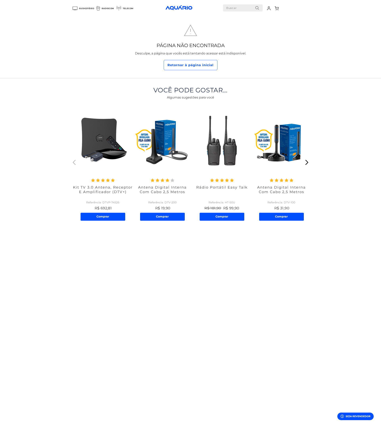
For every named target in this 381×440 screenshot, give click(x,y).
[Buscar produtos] (257, 8)
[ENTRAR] (269, 8)
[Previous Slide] (74, 162)
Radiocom (108, 8)
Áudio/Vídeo (86, 8)
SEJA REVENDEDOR (358, 416)
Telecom (128, 8)
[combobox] (243, 8)
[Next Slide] (306, 162)
